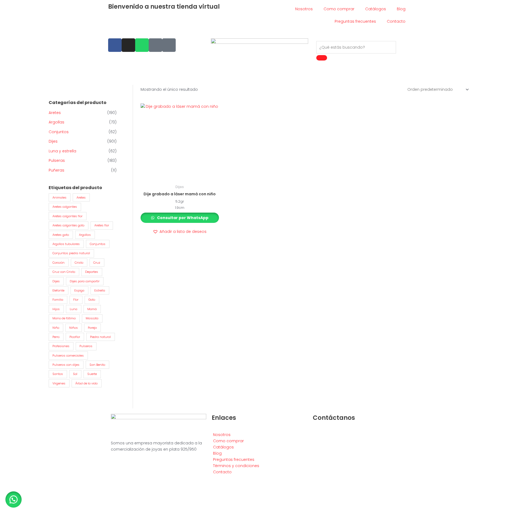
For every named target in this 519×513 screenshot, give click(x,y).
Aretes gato (60, 235)
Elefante (58, 290)
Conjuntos (59, 132)
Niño (55, 328)
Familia (57, 299)
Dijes (53, 141)
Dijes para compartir (84, 281)
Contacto (396, 21)
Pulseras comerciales (68, 355)
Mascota (92, 318)
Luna (73, 309)
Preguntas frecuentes (355, 21)
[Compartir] (29, 503)
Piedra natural (100, 337)
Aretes (55, 112)
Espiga (79, 290)
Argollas (56, 122)
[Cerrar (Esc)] (41, 503)
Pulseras (57, 160)
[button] (180, 232)
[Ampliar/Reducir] (5, 503)
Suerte (92, 374)
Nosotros (304, 9)
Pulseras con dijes (65, 365)
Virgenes (58, 383)
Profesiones (60, 346)
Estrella (99, 290)
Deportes (91, 272)
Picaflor (74, 337)
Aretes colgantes (64, 206)
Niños (73, 328)
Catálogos (375, 9)
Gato (91, 299)
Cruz (96, 262)
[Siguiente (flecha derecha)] (17, 510)
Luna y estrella (62, 151)
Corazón (58, 262)
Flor (75, 299)
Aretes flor (101, 225)
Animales (59, 197)
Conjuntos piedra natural (71, 253)
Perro (55, 337)
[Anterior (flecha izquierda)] (5, 510)
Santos (57, 374)
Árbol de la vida (86, 383)
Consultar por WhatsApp (182, 217)
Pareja (92, 328)
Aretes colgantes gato (68, 225)
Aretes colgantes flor (67, 216)
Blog (401, 9)
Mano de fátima (64, 318)
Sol (75, 374)
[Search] (321, 58)
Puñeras (56, 170)
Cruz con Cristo (63, 272)
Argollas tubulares (66, 244)
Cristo (79, 262)
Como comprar (339, 9)
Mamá (92, 309)
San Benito (97, 365)
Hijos (56, 309)
